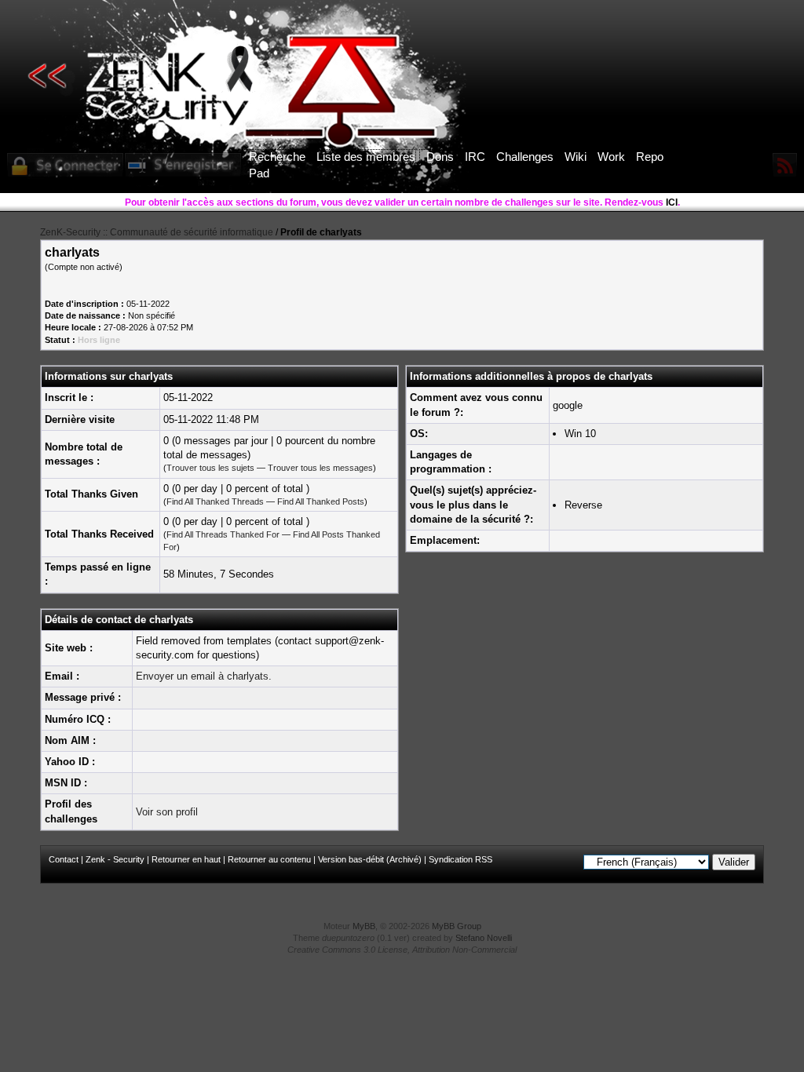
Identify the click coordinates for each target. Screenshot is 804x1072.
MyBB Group (456, 926)
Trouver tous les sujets (210, 467)
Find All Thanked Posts (320, 501)
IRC (475, 156)
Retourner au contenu (269, 859)
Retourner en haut (186, 859)
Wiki (576, 156)
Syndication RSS (460, 859)
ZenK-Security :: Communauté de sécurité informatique (156, 232)
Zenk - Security (115, 859)
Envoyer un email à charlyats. (204, 676)
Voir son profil (167, 812)
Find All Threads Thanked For (223, 534)
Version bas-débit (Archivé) (370, 859)
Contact (64, 859)
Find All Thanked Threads (215, 501)
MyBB (364, 926)
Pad (259, 173)
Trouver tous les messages (320, 467)
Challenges (525, 156)
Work (611, 156)
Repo (649, 156)
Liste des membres (365, 156)
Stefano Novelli (483, 938)
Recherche (277, 156)
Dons (440, 156)
